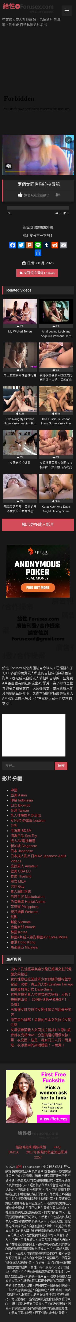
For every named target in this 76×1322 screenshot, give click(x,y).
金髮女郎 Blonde (23, 927)
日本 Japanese (22, 851)
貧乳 (14, 917)
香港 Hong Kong (23, 942)
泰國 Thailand (21, 876)
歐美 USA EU (21, 871)
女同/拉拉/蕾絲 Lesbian (39, 273)
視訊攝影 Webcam (24, 912)
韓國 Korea (19, 932)
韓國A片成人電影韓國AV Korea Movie (39, 937)
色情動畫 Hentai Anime (28, 902)
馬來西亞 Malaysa (24, 947)
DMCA (13, 1152)
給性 (19, 1166)
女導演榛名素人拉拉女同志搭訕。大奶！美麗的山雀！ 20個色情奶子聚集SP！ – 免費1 (41, 999)
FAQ (57, 1147)
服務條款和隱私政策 (31, 1147)
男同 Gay (17, 886)
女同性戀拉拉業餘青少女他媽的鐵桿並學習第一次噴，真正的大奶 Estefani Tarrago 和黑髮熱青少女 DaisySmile (42, 984)
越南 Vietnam (21, 922)
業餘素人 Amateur (24, 866)
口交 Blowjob (20, 805)
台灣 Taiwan (20, 810)
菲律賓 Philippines (24, 907)
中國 (14, 790)
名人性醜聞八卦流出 (26, 815)
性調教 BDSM (21, 831)
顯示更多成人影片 (38, 524)
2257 (38, 1157)
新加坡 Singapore (24, 846)
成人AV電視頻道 (23, 841)
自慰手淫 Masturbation (27, 896)
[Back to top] (63, 1309)
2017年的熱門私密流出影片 (47, 1152)
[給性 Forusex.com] (31, 9)
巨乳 (14, 825)
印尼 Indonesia (22, 800)
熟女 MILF (18, 881)
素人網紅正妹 (21, 891)
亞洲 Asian (19, 795)
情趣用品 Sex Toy (24, 836)
